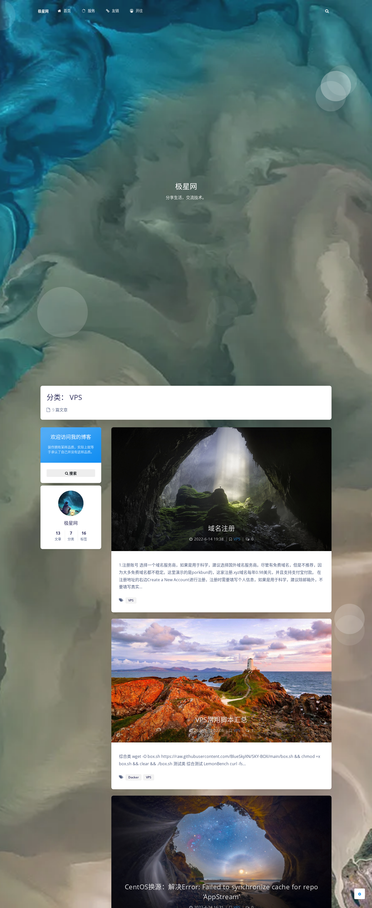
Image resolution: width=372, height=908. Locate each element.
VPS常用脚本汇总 (221, 719)
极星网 (43, 11)
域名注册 (221, 528)
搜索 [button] (72, 473)
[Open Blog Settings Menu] (359, 894)
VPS (237, 539)
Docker (133, 777)
